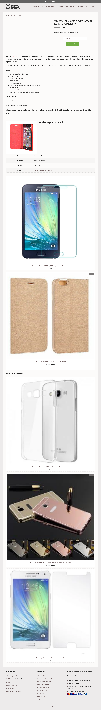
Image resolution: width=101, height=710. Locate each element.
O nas (8, 683)
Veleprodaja (10, 688)
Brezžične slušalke (43, 684)
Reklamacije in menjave (13, 691)
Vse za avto (40, 693)
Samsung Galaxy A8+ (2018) (43, 170)
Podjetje (80, 6)
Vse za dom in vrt (42, 690)
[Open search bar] (90, 7)
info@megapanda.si (12, 676)
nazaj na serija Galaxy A (14, 15)
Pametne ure (50, 6)
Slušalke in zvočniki (43, 687)
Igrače (39, 699)
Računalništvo (41, 696)
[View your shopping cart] (86, 6)
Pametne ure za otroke (44, 681)
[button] (93, 6)
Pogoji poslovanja (11, 685)
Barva (59, 38)
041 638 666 (10, 678)
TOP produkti (37, 6)
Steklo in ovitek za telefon (66, 6)
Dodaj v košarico (73, 44)
